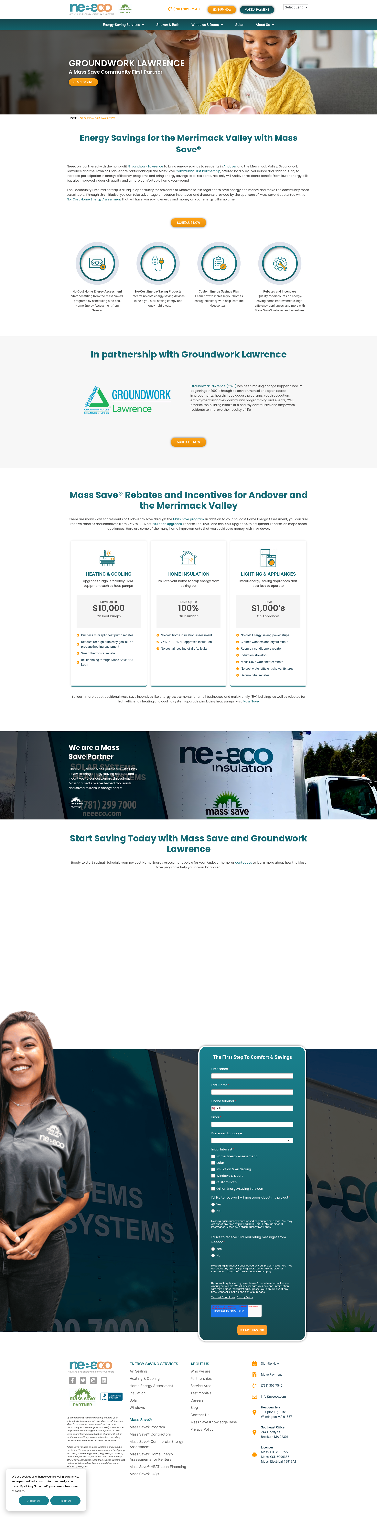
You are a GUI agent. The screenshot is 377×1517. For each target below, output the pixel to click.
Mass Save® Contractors (150, 1434)
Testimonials (200, 1393)
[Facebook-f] (72, 1380)
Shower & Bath (167, 25)
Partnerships (201, 1378)
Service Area (200, 1386)
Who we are (200, 1371)
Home (73, 118)
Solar (239, 25)
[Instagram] (93, 1380)
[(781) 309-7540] (170, 9)
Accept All (33, 1500)
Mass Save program (188, 519)
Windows (137, 1407)
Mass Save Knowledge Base (213, 1422)
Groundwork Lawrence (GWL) (213, 386)
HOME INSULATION (188, 574)
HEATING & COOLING (108, 574)
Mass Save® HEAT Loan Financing (158, 1467)
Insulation (138, 1393)
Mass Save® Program (147, 1427)
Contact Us (199, 1415)
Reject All (65, 1500)
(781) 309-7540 (186, 9)
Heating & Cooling (145, 1378)
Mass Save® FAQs (144, 1474)
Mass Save (251, 701)
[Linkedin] (104, 1380)
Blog (194, 1407)
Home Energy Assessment (151, 1386)
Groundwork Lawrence (145, 166)
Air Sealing (138, 1371)
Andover (230, 166)
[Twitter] (83, 1380)
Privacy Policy (201, 1429)
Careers (196, 1400)
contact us (243, 862)
